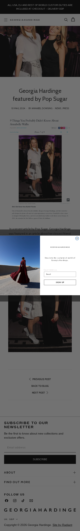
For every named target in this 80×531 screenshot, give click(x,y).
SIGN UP (60, 282)
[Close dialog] (77, 238)
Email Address (50, 270)
